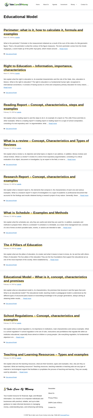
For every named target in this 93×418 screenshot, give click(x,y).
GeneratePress (64, 415)
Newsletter (51, 388)
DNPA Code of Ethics (55, 402)
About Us (46, 4)
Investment (64, 4)
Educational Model (11, 54)
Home (38, 4)
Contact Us (84, 4)
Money (73, 4)
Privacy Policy (52, 398)
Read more (64, 49)
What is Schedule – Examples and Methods (36, 212)
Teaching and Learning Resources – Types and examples (46, 354)
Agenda (54, 4)
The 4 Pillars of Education (23, 245)
